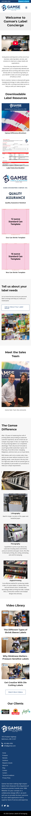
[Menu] (26, 7)
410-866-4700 (8, 743)
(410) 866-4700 (6, 1)
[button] (15, 618)
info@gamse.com (10, 746)
